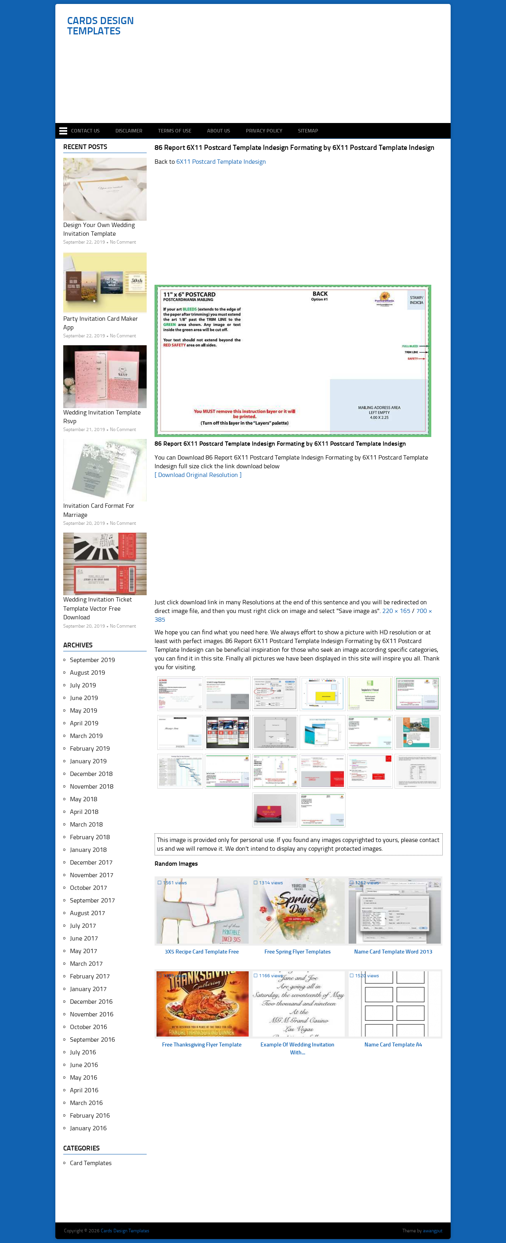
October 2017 (88, 887)
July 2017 (83, 925)
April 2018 (84, 811)
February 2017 (90, 976)
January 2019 (88, 761)
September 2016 (92, 1039)
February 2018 (90, 837)
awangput (432, 1231)
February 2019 (90, 748)
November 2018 (91, 786)
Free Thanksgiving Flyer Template (202, 1044)
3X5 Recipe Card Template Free (202, 951)
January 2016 (88, 1128)
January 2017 (88, 989)
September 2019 (92, 660)
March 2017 (86, 963)
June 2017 (84, 938)
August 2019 (87, 672)
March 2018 (86, 824)
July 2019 (83, 685)
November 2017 (91, 875)
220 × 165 (396, 611)
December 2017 (91, 862)
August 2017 (87, 913)
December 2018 (91, 774)
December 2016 (91, 1001)
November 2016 (91, 1014)
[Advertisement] (257, 99)
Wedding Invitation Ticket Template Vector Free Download (97, 608)
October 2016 (88, 1027)
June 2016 (84, 1065)
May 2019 (83, 710)
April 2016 (84, 1090)
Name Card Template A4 (393, 1044)
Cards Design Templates (100, 26)
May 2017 (83, 951)
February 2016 (90, 1115)
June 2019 (84, 698)
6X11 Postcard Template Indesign (221, 161)
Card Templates (90, 1163)
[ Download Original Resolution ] (198, 475)
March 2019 (86, 736)
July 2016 (83, 1052)
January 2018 (88, 849)
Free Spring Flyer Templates (297, 951)
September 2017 (92, 900)
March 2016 (86, 1103)
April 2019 (84, 723)
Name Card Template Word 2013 (393, 951)
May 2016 (83, 1077)
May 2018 (83, 799)
